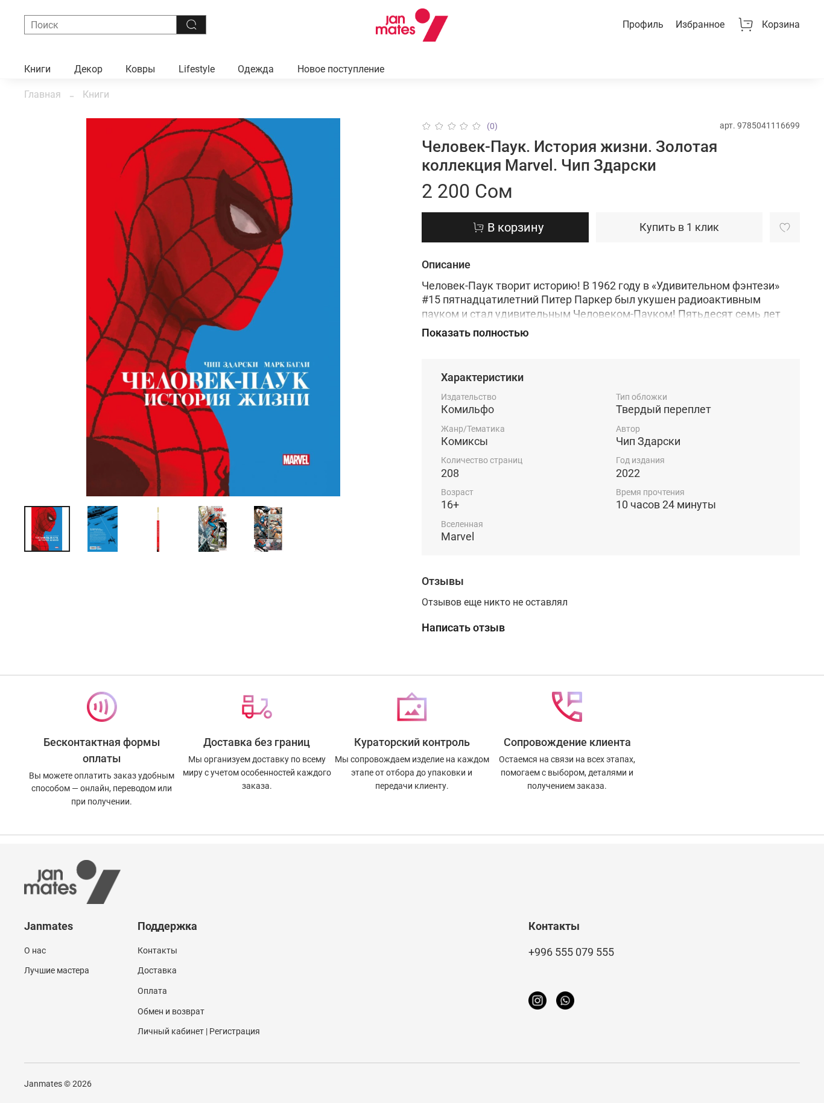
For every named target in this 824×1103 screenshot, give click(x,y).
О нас (35, 951)
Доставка (157, 971)
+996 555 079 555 (571, 952)
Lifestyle (197, 69)
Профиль (643, 24)
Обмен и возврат (171, 1012)
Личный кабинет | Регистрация (199, 1031)
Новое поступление (340, 69)
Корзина (781, 24)
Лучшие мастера (56, 971)
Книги (37, 69)
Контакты (157, 951)
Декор (88, 69)
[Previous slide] (43, 307)
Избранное (700, 24)
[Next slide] (383, 307)
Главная (42, 94)
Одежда (256, 69)
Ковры (140, 69)
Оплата (152, 991)
